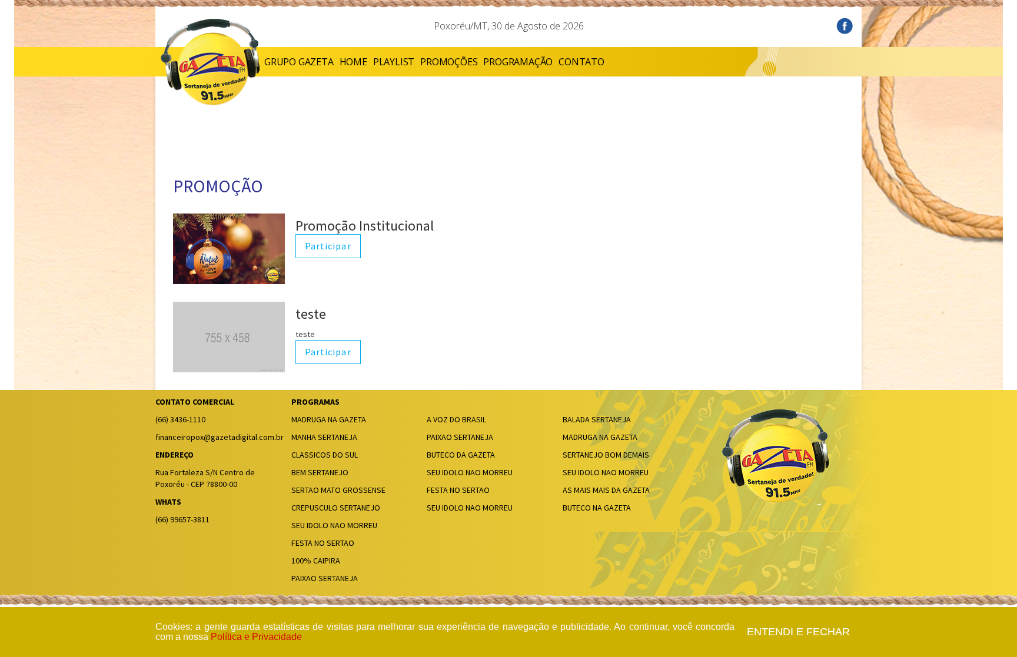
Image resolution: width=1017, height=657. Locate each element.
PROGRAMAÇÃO (518, 61)
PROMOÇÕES (448, 61)
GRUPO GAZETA (299, 61)
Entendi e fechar (798, 632)
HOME (353, 61)
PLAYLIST (393, 61)
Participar (328, 246)
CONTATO (581, 61)
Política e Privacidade (256, 637)
